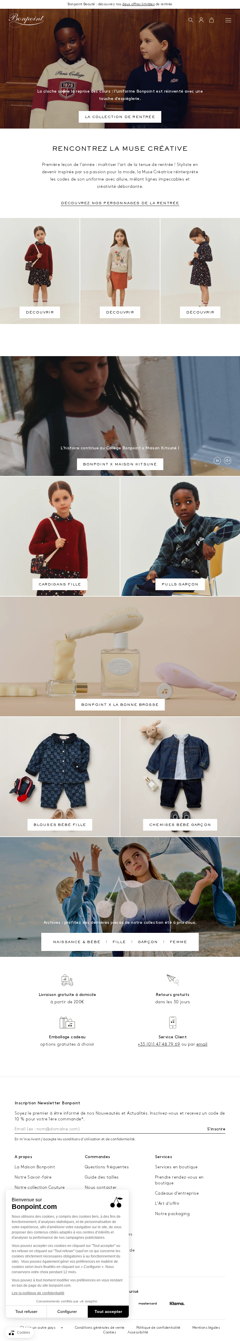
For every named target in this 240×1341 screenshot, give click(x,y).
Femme (178, 942)
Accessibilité (138, 1332)
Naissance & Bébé (76, 942)
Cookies (109, 1332)
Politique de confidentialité (158, 1327)
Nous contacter (101, 1187)
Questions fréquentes (107, 1167)
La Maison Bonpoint (35, 1167)
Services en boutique (176, 1167)
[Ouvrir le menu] (228, 20)
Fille (119, 942)
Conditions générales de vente (100, 1327)
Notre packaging (172, 1214)
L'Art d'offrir (167, 1203)
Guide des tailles (102, 1177)
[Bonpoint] (26, 20)
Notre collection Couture (40, 1187)
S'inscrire (216, 1129)
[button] (190, 20)
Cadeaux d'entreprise (177, 1193)
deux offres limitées (138, 4)
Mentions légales (206, 1327)
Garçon (148, 942)
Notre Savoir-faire (33, 1177)
